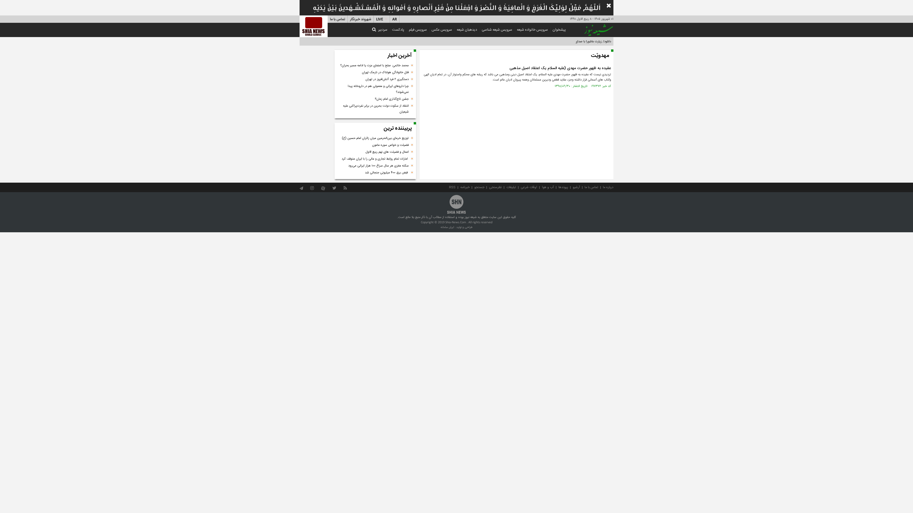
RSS (452, 187)
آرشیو (576, 187)
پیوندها (563, 187)
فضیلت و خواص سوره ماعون (390, 145)
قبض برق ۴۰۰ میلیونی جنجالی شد (387, 172)
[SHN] (314, 26)
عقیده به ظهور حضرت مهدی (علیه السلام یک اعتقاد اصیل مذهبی (560, 68)
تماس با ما (337, 19)
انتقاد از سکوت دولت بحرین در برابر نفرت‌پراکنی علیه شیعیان (376, 108)
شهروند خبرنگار (360, 19)
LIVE (379, 19)
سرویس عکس (442, 30)
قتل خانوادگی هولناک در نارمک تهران (385, 72)
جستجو (479, 187)
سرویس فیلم (418, 30)
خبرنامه (465, 187)
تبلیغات (511, 187)
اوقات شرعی (529, 187)
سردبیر (382, 30)
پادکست (398, 30)
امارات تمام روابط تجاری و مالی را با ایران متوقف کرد (375, 159)
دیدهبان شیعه (467, 30)
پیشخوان (559, 30)
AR (394, 19)
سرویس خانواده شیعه (532, 30)
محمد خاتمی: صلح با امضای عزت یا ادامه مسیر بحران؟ (374, 65)
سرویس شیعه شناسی (497, 30)
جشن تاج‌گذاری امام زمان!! (391, 99)
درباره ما (608, 187)
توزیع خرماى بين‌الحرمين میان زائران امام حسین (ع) (375, 138)
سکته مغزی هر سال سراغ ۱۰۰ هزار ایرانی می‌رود (378, 165)
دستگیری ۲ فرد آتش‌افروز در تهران (387, 79)
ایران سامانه (447, 227)
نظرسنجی (495, 187)
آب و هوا (548, 187)
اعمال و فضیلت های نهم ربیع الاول (387, 152)
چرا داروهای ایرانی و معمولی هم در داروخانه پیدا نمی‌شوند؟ (378, 89)
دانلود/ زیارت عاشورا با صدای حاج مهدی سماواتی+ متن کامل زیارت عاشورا (564, 41)
